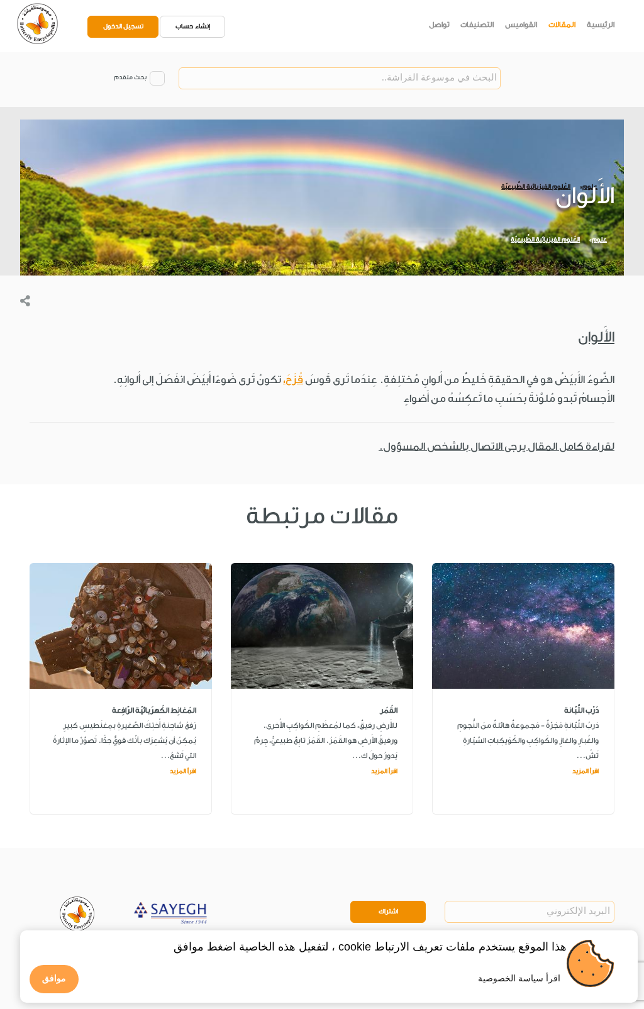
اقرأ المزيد (585, 771)
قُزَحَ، (293, 380)
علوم (599, 239)
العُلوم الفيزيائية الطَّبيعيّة (545, 239)
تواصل (439, 24)
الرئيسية (600, 24)
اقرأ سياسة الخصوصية (519, 978)
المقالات (561, 24)
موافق (54, 978)
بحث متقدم (130, 77)
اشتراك (388, 911)
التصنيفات (477, 24)
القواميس (521, 24)
